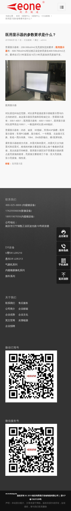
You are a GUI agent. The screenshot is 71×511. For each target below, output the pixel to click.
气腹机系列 (11, 264)
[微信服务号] (31, 475)
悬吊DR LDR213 (14, 258)
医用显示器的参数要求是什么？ (30, 34)
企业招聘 (10, 326)
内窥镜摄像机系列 (15, 270)
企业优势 (10, 314)
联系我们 (10, 303)
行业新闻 (46, 16)
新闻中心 (26, 16)
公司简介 (10, 308)
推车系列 (10, 276)
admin (44, 40)
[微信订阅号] (31, 401)
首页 (18, 16)
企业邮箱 (23, 308)
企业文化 (23, 314)
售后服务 (23, 303)
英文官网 (10, 320)
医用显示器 (17, 163)
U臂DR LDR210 (13, 252)
